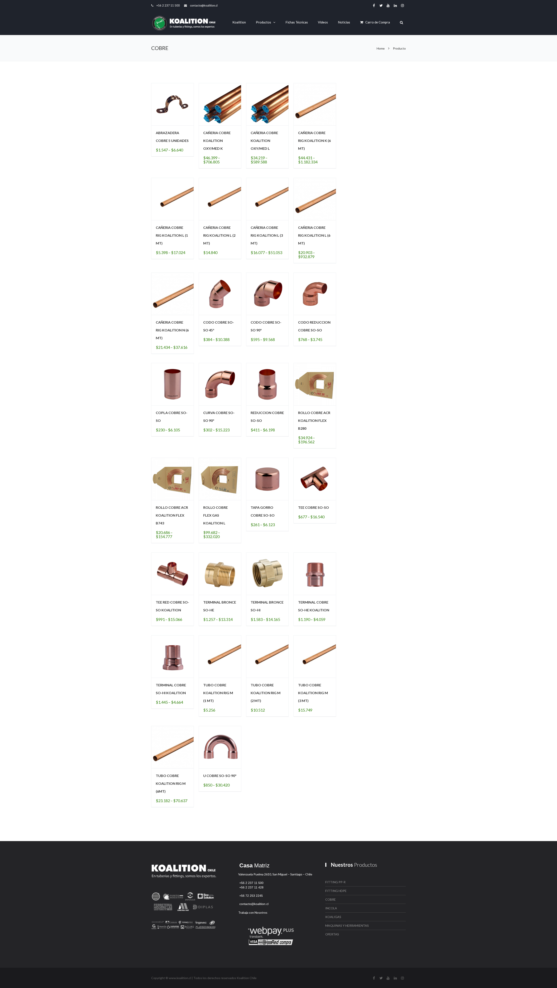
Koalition (239, 22)
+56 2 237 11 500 (168, 5)
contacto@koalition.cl (204, 5)
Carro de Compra (377, 22)
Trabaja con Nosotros (252, 912)
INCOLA (331, 908)
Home (381, 48)
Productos (263, 22)
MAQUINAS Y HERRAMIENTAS (347, 925)
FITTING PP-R (335, 882)
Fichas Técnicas (296, 22)
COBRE (330, 899)
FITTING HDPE (336, 891)
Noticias (344, 22)
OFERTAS (332, 934)
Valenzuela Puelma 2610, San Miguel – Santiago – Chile (275, 874)
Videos (323, 22)
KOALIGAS (333, 917)
